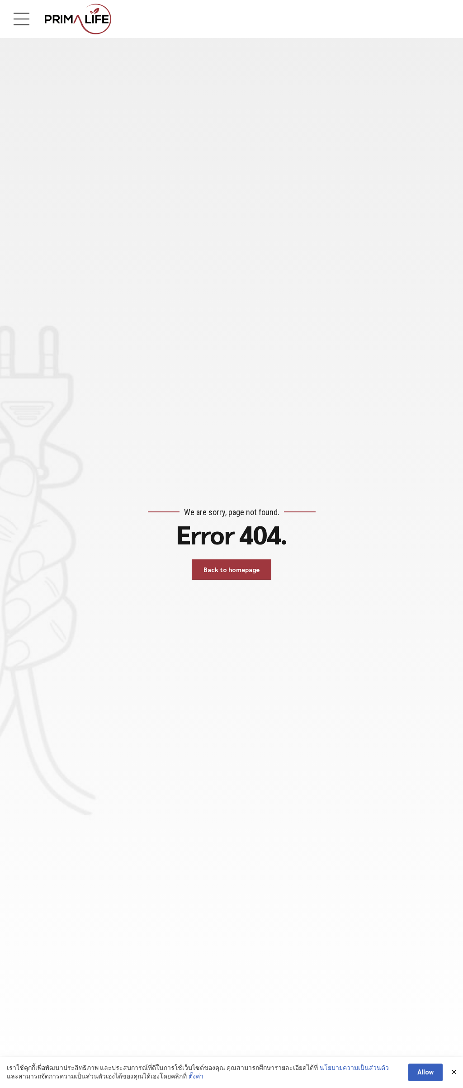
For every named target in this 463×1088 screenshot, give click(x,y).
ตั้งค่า (196, 1076)
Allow (425, 1072)
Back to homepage (231, 569)
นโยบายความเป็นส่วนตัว (354, 1067)
